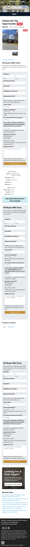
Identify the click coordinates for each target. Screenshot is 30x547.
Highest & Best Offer (10, 96)
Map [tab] (4, 327)
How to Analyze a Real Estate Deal (9, 524)
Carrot (21, 545)
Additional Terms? (9, 146)
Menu (14, 14)
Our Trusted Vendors (13, 522)
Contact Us (24, 520)
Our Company (4, 522)
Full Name (7, 74)
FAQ (25, 8)
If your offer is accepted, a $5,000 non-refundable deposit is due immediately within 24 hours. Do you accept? (14, 124)
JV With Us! (15, 10)
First (5, 78)
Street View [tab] (11, 327)
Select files (7, 138)
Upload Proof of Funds (10, 134)
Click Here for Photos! (8, 60)
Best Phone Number (9, 81)
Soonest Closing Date (10, 109)
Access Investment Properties (13, 8)
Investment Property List (13, 520)
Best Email (7, 86)
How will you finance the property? (13, 117)
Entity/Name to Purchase (11, 91)
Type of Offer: (8, 104)
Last (16, 78)
